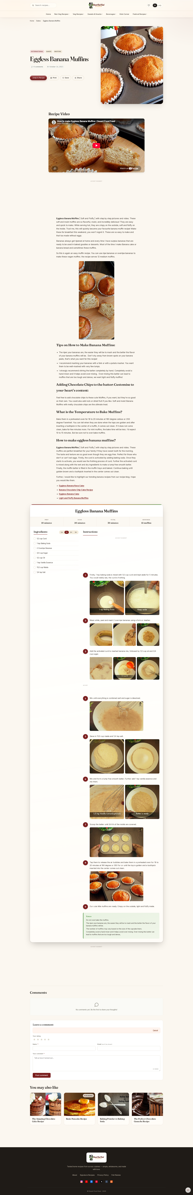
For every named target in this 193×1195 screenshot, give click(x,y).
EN (155, 5)
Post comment (41, 1075)
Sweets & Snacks (95, 14)
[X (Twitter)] (102, 1182)
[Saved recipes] (149, 5)
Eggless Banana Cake (69, 494)
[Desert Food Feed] (96, 5)
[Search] (33, 5)
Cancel (155, 1030)
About (74, 1175)
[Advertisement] (96, 198)
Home (48, 14)
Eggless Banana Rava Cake (71, 486)
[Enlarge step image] (107, 598)
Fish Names (116, 1175)
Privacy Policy (103, 1175)
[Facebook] (91, 1182)
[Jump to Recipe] (188, 1190)
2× (71, 532)
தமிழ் (159, 5)
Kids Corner (124, 14)
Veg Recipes (78, 14)
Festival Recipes (140, 14)
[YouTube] (86, 1182)
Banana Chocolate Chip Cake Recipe (76, 490)
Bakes (38, 21)
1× (66, 532)
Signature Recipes (87, 1175)
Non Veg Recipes (61, 14)
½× (62, 532)
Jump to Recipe (38, 78)
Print (55, 78)
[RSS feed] (111, 1182)
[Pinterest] (96, 1182)
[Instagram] (82, 1182)
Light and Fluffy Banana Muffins (73, 498)
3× (76, 532)
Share (79, 78)
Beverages (111, 14)
